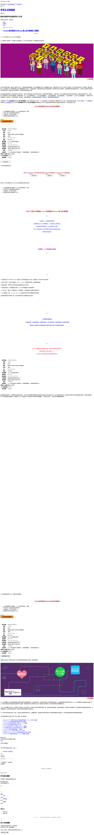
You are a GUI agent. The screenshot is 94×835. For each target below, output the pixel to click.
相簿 (4, 22)
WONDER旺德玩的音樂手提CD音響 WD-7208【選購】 (15, 723)
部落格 (4, 23)
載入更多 (2, 756)
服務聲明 (59, 817)
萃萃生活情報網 (8, 10)
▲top (2, 753)
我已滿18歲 (3, 832)
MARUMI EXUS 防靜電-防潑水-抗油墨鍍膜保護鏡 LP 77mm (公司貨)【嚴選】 (20, 720)
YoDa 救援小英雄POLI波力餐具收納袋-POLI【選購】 (15, 727)
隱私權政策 (54, 817)
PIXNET (37, 817)
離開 (7, 832)
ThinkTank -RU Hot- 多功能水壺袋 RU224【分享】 (14, 730)
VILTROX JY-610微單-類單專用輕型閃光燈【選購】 (14, 721)
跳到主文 (3, 13)
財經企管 (10, 751)
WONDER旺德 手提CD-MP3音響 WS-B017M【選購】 (15, 726)
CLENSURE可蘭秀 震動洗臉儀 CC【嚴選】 (13, 729)
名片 (4, 25)
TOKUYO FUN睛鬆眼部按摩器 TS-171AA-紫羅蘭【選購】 (16, 733)
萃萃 (2, 740)
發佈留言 (2, 763)
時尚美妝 (11, 19)
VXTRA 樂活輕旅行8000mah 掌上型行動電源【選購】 (21, 30)
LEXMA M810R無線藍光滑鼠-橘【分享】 (12, 724)
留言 (10, 747)
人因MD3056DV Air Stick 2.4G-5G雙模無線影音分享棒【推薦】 (17, 732)
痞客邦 (7, 747)
